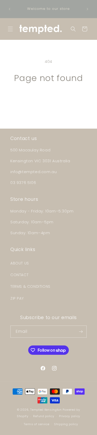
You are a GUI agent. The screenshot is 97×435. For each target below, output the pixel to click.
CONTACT (19, 274)
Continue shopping (48, 97)
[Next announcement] (87, 9)
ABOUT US (19, 263)
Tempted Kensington (46, 410)
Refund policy (43, 416)
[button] (10, 29)
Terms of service (36, 424)
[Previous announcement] (9, 9)
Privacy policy (69, 416)
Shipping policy (66, 424)
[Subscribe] (80, 332)
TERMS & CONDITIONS (30, 286)
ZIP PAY (17, 298)
